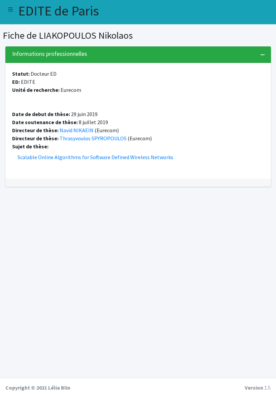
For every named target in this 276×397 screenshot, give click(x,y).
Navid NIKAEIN (77, 130)
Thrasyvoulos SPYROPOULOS (93, 138)
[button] (10, 9)
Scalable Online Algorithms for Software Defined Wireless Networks (95, 157)
